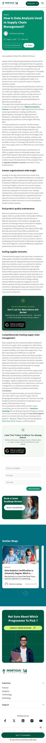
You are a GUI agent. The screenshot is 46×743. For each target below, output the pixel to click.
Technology (7, 694)
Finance (5, 687)
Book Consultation (14, 507)
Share (30, 45)
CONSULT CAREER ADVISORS (20, 628)
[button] (25, 593)
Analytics (5, 691)
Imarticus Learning (16, 33)
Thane (19, 418)
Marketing (6, 698)
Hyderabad (6, 421)
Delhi (13, 421)
